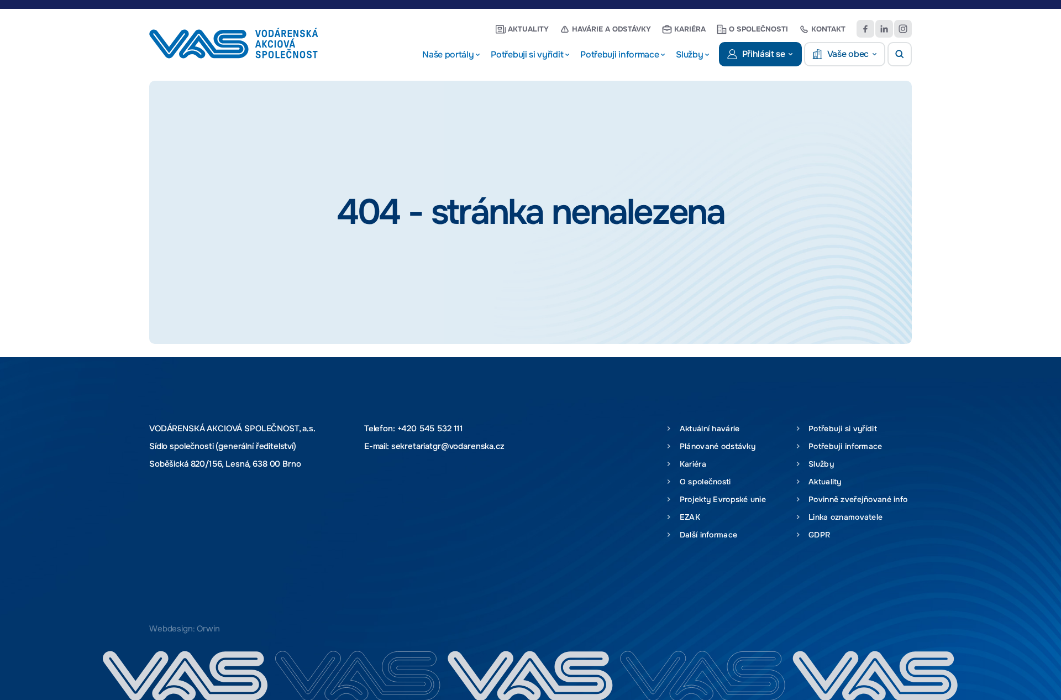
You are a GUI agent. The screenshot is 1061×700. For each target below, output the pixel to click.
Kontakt (828, 29)
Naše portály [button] (448, 54)
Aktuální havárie (707, 428)
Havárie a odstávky (611, 29)
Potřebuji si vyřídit (840, 428)
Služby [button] (689, 54)
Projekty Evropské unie (720, 499)
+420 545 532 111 (430, 428)
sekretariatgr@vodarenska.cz (448, 446)
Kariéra (690, 29)
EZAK (687, 517)
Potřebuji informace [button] (619, 54)
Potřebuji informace (843, 446)
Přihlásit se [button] (763, 54)
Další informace (706, 535)
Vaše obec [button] (848, 54)
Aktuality (528, 29)
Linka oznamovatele (843, 517)
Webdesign (171, 628)
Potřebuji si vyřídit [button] (527, 54)
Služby (819, 464)
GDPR (817, 535)
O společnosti (758, 29)
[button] (899, 54)
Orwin (208, 628)
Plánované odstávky (715, 446)
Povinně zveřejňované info (856, 499)
